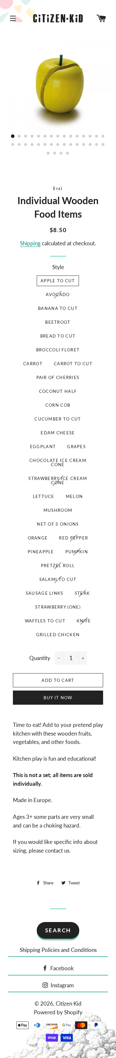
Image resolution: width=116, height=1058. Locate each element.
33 (61, 153)
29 (96, 145)
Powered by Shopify (58, 1012)
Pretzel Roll (58, 565)
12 (84, 136)
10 (71, 136)
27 (84, 145)
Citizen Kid (69, 1003)
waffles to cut (45, 620)
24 (64, 145)
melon (74, 496)
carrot (33, 363)
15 (103, 136)
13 (90, 136)
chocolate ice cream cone (57, 462)
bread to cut (58, 336)
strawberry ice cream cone (57, 480)
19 (32, 145)
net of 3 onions (58, 524)
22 (51, 145)
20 (38, 145)
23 (58, 145)
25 (71, 145)
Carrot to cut (73, 363)
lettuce (43, 496)
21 (45, 145)
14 (96, 136)
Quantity (39, 658)
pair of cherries (58, 377)
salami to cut (58, 579)
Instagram (61, 985)
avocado (58, 294)
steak (82, 593)
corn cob (57, 405)
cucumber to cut (57, 418)
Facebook (61, 968)
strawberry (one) (58, 607)
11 (77, 136)
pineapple (41, 551)
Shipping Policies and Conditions (58, 949)
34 (67, 153)
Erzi (58, 188)
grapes (76, 446)
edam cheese (58, 432)
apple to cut (58, 280)
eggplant (43, 446)
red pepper (73, 537)
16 (13, 145)
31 (48, 153)
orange (38, 537)
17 (19, 145)
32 (55, 153)
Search (58, 930)
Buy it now (58, 697)
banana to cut (58, 308)
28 (90, 145)
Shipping (30, 243)
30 (103, 145)
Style (58, 267)
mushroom (58, 510)
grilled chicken (58, 634)
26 (77, 145)
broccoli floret (58, 349)
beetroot (57, 322)
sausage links (44, 593)
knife (84, 620)
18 (26, 145)
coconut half (58, 391)
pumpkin (76, 551)
